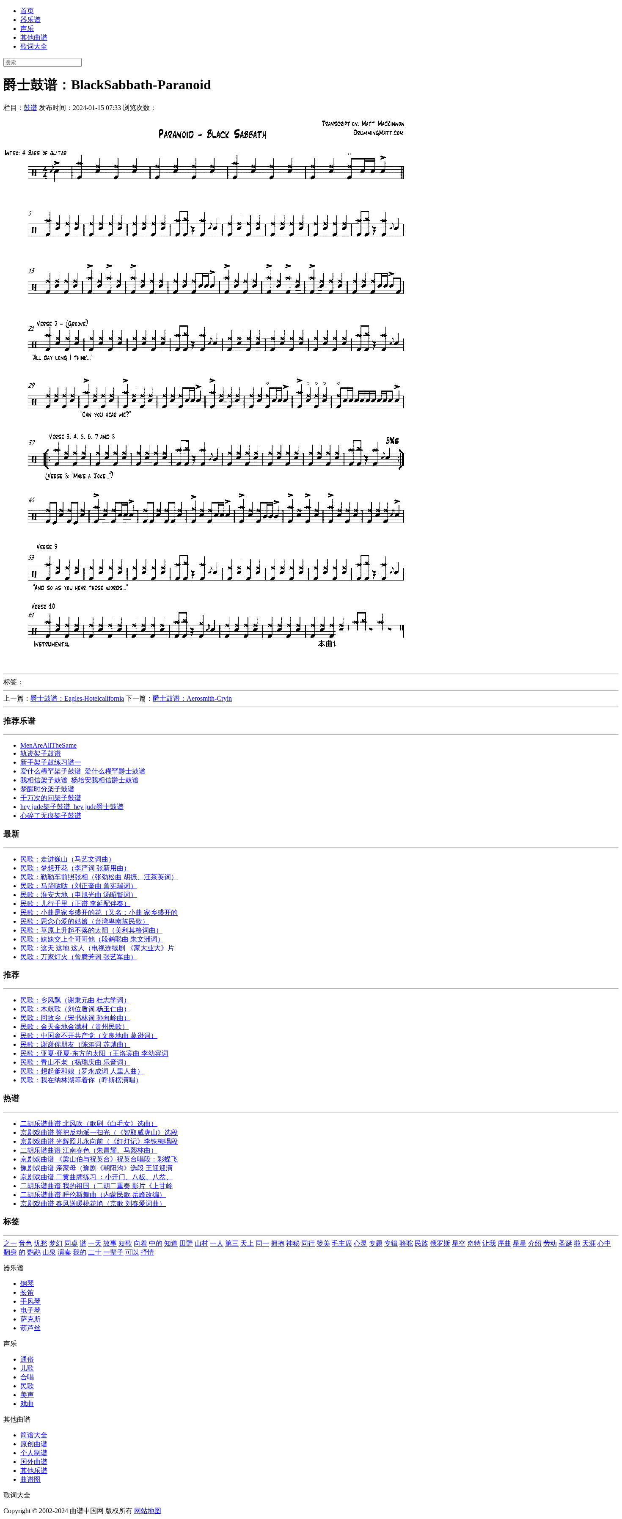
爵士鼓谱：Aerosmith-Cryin (192, 698)
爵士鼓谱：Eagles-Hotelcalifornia (77, 698)
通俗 (27, 1359)
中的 (155, 1243)
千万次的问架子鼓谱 (50, 797)
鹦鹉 (34, 1252)
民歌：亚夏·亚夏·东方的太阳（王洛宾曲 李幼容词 (94, 1053)
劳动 (550, 1243)
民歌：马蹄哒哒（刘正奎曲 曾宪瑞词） (78, 885)
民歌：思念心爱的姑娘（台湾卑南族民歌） (84, 921)
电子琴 (30, 1310)
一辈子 (113, 1252)
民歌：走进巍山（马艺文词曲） (67, 859)
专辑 (391, 1243)
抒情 (147, 1252)
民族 (421, 1243)
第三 (232, 1243)
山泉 (49, 1252)
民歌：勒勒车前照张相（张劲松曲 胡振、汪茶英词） (99, 877)
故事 (110, 1243)
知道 (171, 1243)
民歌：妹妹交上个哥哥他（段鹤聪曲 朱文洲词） (92, 939)
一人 (216, 1243)
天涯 (589, 1243)
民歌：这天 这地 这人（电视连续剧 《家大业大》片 (97, 948)
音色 (25, 1243)
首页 (27, 10)
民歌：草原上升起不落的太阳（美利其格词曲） (91, 930)
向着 (140, 1243)
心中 (604, 1243)
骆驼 (406, 1243)
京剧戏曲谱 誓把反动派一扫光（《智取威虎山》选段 (99, 1132)
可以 (132, 1252)
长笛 (27, 1292)
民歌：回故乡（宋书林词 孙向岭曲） (75, 1017)
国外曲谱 (33, 1461)
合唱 (27, 1377)
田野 (186, 1243)
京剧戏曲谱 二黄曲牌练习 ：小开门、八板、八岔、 (96, 1177)
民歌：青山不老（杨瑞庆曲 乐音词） (75, 1062)
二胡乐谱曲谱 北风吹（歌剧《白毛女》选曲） (88, 1123)
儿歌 (27, 1368)
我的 (79, 1252)
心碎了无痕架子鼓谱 (50, 815)
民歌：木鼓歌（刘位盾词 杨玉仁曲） (75, 1009)
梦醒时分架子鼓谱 (47, 789)
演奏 (64, 1252)
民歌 (27, 1386)
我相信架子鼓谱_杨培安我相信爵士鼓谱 (79, 780)
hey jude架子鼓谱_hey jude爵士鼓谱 (72, 806)
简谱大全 (33, 1435)
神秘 (293, 1243)
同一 (262, 1243)
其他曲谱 (33, 37)
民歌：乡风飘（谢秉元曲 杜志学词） (75, 1000)
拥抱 (277, 1243)
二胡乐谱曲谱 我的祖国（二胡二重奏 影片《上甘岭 (96, 1185)
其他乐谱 (33, 1470)
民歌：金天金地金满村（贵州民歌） (74, 1026)
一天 (95, 1243)
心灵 (360, 1243)
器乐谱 (30, 19)
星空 (458, 1243)
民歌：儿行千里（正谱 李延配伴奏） (75, 903)
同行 (308, 1243)
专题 (376, 1243)
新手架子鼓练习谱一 (50, 762)
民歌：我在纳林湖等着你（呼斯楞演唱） (81, 1080)
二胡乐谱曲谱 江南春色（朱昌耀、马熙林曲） (88, 1150)
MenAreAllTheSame (48, 745)
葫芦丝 (30, 1328)
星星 (519, 1243)
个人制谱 (33, 1452)
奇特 (474, 1243)
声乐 (27, 28)
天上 (247, 1243)
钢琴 (27, 1283)
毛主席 (342, 1243)
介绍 (535, 1243)
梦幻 (56, 1243)
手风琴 (30, 1301)
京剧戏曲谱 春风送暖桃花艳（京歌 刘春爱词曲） (93, 1203)
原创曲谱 (33, 1443)
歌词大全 (33, 46)
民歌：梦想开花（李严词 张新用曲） (75, 868)
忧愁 (40, 1243)
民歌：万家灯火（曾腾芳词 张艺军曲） (78, 956)
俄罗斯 (440, 1243)
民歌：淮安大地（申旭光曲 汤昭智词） (78, 894)
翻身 (10, 1252)
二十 (95, 1252)
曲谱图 (30, 1479)
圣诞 (565, 1243)
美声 (27, 1394)
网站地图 (147, 1510)
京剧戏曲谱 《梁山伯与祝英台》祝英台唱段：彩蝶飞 (99, 1159)
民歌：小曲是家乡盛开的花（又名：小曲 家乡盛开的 (99, 912)
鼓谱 (30, 107)
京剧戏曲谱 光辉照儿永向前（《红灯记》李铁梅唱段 (99, 1141)
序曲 (504, 1243)
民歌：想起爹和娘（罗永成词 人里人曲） (82, 1071)
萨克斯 (30, 1319)
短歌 (125, 1243)
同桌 (71, 1243)
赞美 (323, 1243)
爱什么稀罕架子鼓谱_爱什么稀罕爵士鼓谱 (83, 771)
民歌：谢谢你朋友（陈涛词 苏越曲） (75, 1044)
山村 (201, 1243)
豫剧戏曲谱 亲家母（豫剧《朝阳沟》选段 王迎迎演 (96, 1168)
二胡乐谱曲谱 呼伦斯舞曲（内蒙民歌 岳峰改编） (93, 1194)
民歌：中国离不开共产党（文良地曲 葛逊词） (88, 1035)
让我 (489, 1243)
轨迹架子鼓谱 (40, 753)
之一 (10, 1243)
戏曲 (27, 1403)
